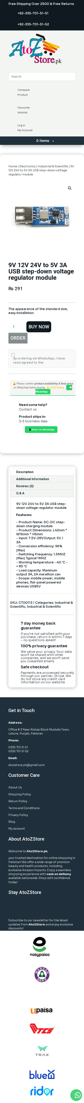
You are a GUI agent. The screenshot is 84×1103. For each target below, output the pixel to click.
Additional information (32, 479)
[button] (69, 188)
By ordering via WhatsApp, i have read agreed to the (39, 360)
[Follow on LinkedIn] (32, 907)
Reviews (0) (25, 486)
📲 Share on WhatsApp (41, 429)
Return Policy (17, 801)
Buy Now (39, 327)
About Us (15, 787)
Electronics (27, 166)
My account (16, 828)
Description (24, 472)
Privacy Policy (18, 815)
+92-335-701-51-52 (33, 24)
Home (12, 166)
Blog (11, 821)
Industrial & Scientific (53, 166)
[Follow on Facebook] (12, 907)
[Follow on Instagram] (22, 907)
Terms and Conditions (24, 808)
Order (18, 338)
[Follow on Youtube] (42, 907)
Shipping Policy (19, 794)
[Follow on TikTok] (51, 907)
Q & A (20, 493)
